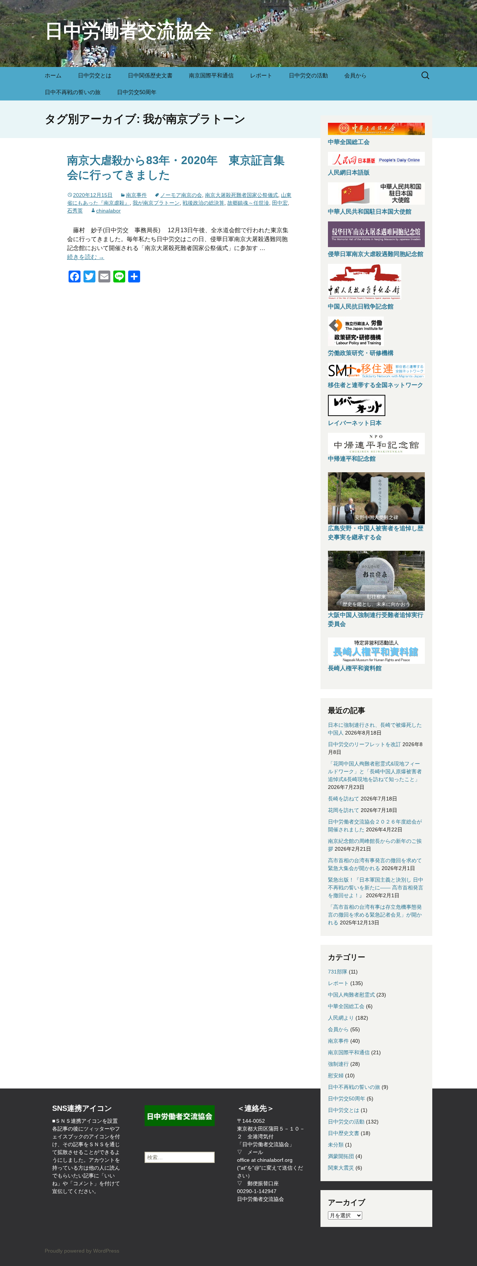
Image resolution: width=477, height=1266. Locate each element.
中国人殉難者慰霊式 (351, 995)
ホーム (53, 75)
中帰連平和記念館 (352, 458)
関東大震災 (341, 1168)
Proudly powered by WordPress (82, 1251)
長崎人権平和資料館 (355, 668)
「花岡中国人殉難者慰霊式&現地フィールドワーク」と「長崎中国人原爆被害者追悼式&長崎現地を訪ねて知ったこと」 (375, 771)
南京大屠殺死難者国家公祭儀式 (241, 195)
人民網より (341, 1018)
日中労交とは (94, 75)
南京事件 (136, 195)
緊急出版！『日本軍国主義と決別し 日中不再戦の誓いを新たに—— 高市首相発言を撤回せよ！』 (375, 887)
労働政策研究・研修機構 (361, 353)
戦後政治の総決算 (203, 203)
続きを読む (85, 257)
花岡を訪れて (343, 810)
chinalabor (108, 211)
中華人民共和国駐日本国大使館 (369, 211)
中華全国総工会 (349, 142)
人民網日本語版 (349, 172)
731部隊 (337, 972)
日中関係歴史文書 (150, 75)
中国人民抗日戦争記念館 (361, 306)
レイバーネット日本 (355, 423)
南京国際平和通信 (211, 75)
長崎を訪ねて (343, 799)
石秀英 (75, 211)
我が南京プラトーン (156, 203)
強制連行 (338, 1064)
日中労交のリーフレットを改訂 (364, 744)
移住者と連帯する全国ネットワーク (375, 385)
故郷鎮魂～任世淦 (248, 203)
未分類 (336, 1145)
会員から (355, 75)
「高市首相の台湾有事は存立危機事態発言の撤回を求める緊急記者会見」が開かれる (375, 914)
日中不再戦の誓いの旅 (73, 92)
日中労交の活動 (308, 75)
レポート (261, 75)
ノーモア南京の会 (181, 195)
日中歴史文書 (343, 1133)
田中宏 (280, 203)
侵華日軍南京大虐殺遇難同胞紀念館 (375, 254)
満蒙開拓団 (341, 1156)
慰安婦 (336, 1075)
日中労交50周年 (137, 92)
